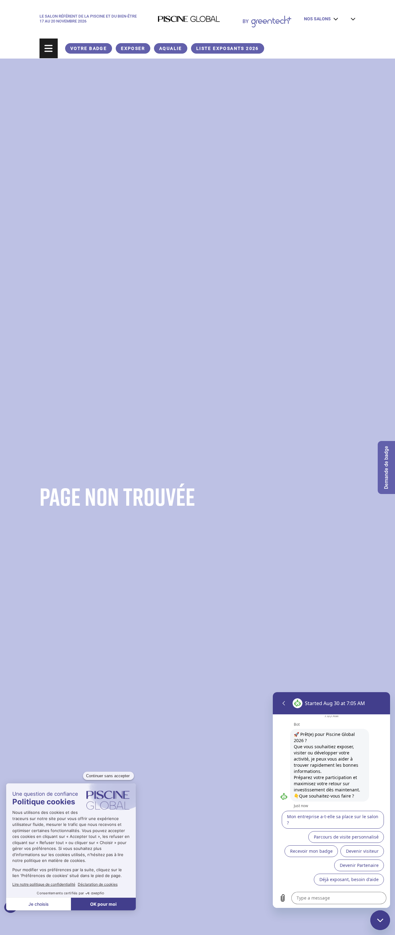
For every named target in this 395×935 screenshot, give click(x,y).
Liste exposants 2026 (227, 48)
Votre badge (88, 48)
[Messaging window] (331, 800)
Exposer (133, 48)
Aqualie (170, 48)
